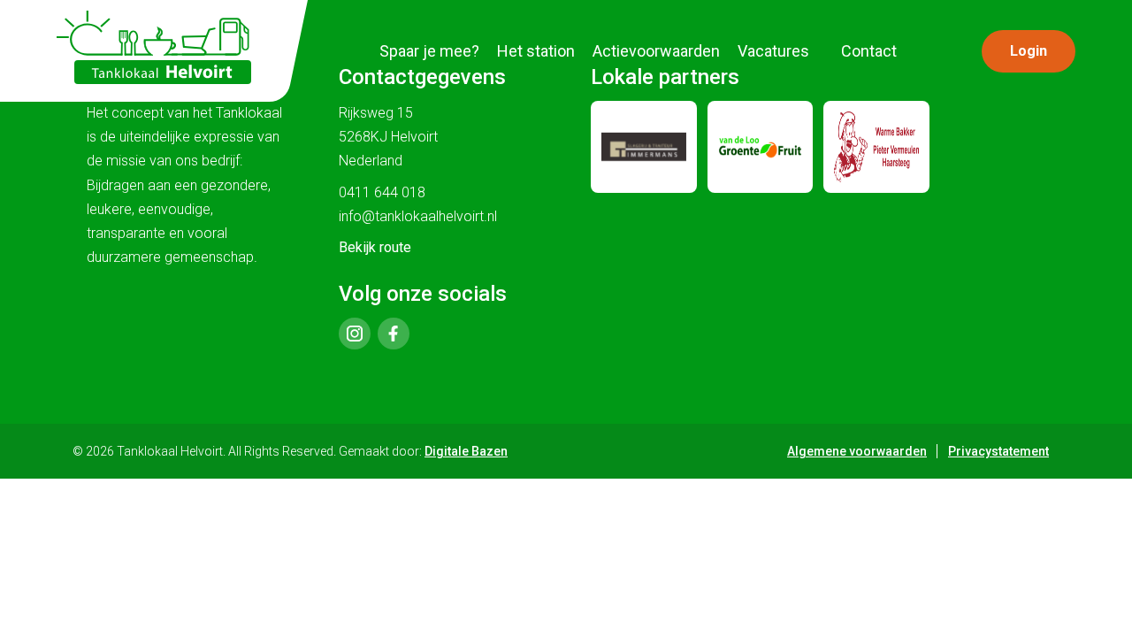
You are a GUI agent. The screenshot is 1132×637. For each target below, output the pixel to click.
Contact (869, 51)
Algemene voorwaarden (857, 451)
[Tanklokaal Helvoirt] (154, 47)
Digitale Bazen (466, 451)
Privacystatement (998, 451)
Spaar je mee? (429, 51)
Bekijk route (375, 247)
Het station (536, 51)
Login (1028, 50)
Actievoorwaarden (656, 51)
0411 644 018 (382, 192)
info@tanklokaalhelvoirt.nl (418, 216)
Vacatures (773, 51)
